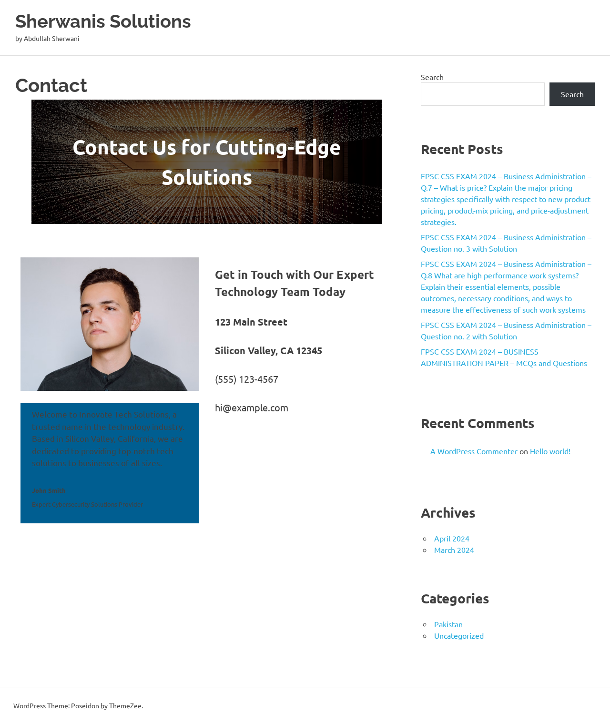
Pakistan (448, 624)
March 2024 (454, 549)
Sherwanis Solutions (103, 21)
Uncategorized (459, 635)
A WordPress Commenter (474, 451)
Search (432, 77)
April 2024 (451, 538)
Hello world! (550, 451)
